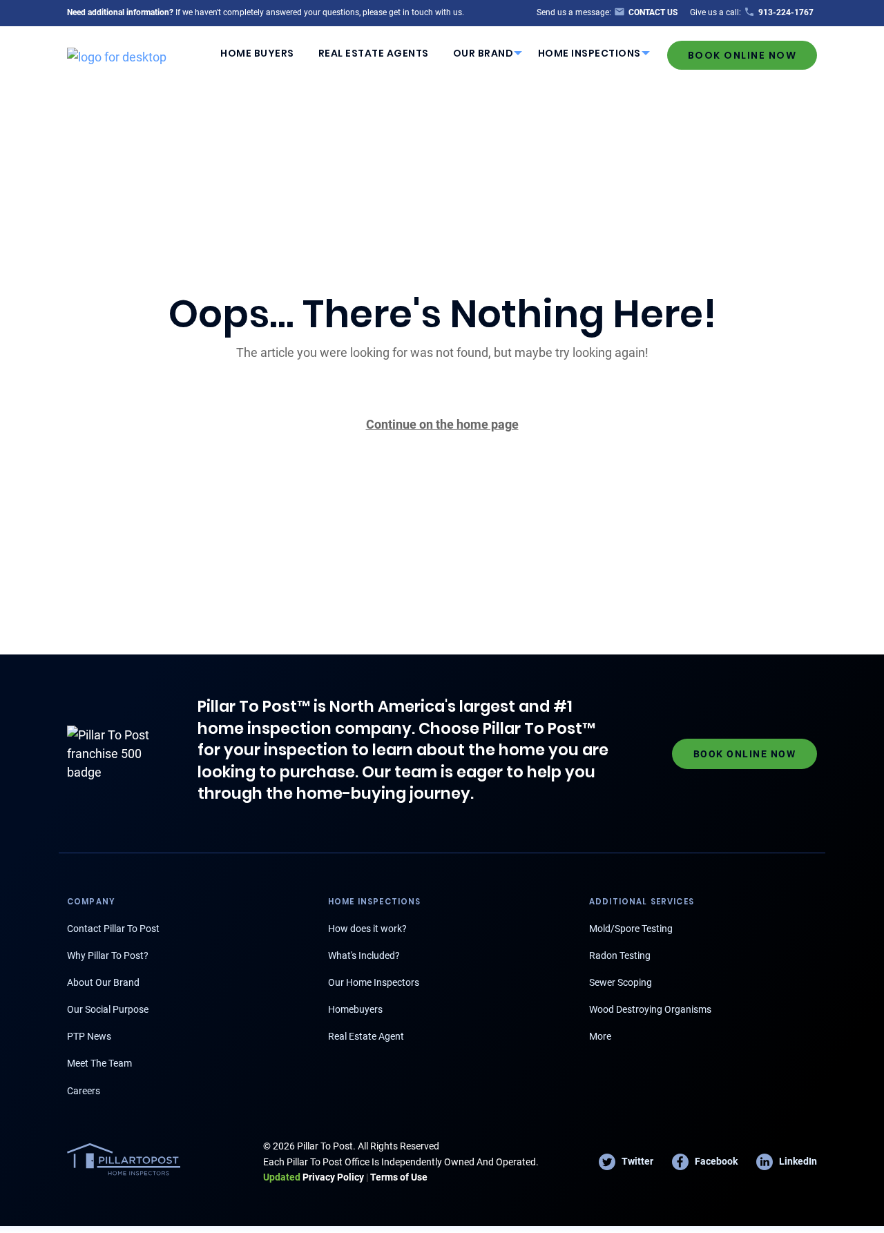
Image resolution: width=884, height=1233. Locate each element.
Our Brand (483, 53)
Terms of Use (398, 1177)
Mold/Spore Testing (631, 928)
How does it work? (367, 928)
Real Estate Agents (373, 53)
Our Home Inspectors (373, 982)
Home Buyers (257, 53)
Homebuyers (355, 1009)
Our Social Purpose (107, 1009)
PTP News (89, 1036)
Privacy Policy (313, 1177)
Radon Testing (620, 955)
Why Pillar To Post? (107, 955)
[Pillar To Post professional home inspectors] (116, 54)
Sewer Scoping (620, 982)
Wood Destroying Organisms (650, 1009)
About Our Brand (103, 982)
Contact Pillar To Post (113, 928)
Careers (83, 1090)
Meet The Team (99, 1063)
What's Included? (364, 955)
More (600, 1036)
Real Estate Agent (366, 1036)
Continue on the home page (442, 424)
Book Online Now (742, 55)
